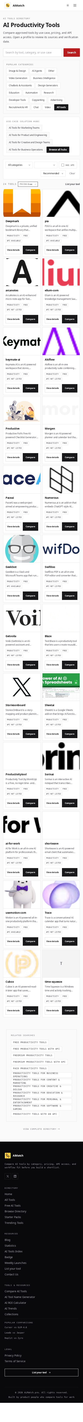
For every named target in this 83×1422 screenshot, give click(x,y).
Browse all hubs (58, 149)
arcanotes (12, 290)
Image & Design (17, 70)
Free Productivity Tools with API (36, 1049)
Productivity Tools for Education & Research (38, 1094)
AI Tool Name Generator (20, 1297)
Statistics (10, 1245)
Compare (30, 249)
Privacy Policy (13, 1355)
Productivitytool (16, 774)
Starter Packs (13, 1217)
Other (51, 70)
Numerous (51, 497)
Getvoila (11, 636)
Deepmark (12, 221)
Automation (31, 92)
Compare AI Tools (16, 1291)
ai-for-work (13, 843)
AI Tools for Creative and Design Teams (29, 142)
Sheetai (49, 705)
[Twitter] (8, 1176)
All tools (61, 107)
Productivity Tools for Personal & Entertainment (37, 1101)
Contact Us (11, 1274)
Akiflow (50, 359)
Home (8, 1194)
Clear (72, 173)
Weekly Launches (15, 1263)
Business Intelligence (44, 78)
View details (13, 249)
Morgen (50, 428)
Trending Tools (14, 1223)
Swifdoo (50, 567)
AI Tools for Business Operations (26, 149)
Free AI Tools (13, 1205)
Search (71, 52)
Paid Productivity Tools (30, 1068)
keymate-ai (13, 359)
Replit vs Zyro (14, 1338)
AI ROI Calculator (15, 1303)
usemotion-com (16, 912)
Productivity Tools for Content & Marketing (36, 1081)
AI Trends (11, 1308)
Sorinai (49, 774)
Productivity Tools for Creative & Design (37, 1088)
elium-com (51, 290)
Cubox (10, 981)
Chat (36, 107)
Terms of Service (15, 1361)
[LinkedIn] (15, 1176)
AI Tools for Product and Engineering (28, 135)
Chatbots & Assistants (20, 85)
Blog (7, 1240)
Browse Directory (15, 1211)
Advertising (56, 100)
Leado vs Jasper (15, 1333)
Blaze (48, 636)
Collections (11, 1314)
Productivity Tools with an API (35, 1114)
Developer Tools (17, 100)
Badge (9, 1257)
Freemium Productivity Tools (33, 1055)
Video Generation (18, 78)
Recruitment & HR (18, 107)
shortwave (51, 843)
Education (14, 92)
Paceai (10, 497)
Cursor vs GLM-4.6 (16, 1327)
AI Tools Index (13, 1251)
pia (47, 221)
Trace (48, 912)
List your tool (72, 184)
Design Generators (48, 85)
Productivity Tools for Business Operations (35, 1075)
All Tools (10, 1200)
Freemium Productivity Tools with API (39, 1062)
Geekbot (11, 567)
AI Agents (37, 70)
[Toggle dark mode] (67, 5)
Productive (12, 428)
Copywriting (38, 100)
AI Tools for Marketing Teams (24, 127)
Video (48, 107)
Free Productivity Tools (30, 1042)
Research (49, 92)
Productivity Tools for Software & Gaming (37, 1107)
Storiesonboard (15, 705)
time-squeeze (53, 981)
